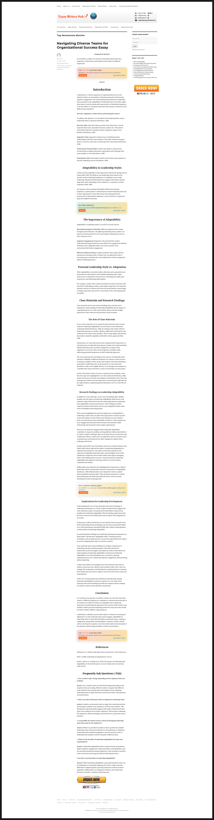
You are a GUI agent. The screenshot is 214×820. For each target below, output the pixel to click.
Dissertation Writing (88, 6)
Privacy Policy (82, 802)
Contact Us (60, 802)
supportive (60, 69)
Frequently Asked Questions (128, 6)
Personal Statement (85, 27)
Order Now (113, 6)
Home (59, 6)
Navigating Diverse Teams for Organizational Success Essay (82, 45)
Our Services (61, 27)
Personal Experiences (63, 63)
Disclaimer (105, 802)
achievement (60, 65)
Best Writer (60, 58)
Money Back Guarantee (94, 802)
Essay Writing (102, 6)
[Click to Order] (102, 782)
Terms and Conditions (70, 802)
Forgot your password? (138, 49)
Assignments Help (127, 27)
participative (65, 67)
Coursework (76, 6)
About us (66, 6)
